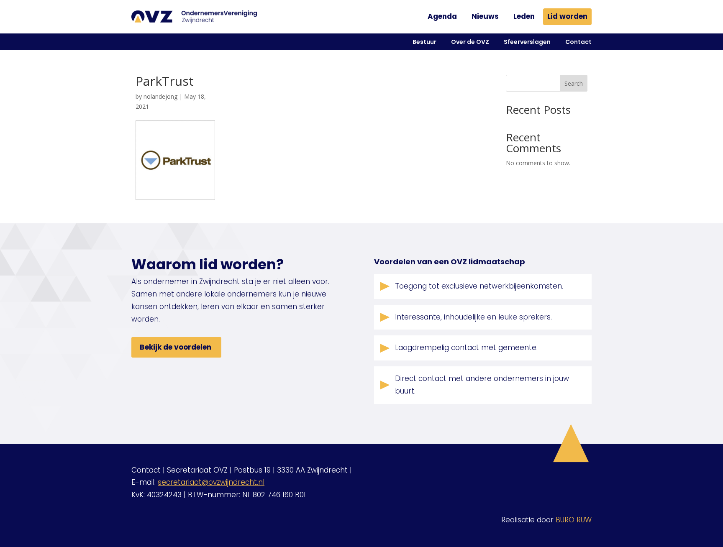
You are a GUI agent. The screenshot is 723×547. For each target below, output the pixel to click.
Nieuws (485, 16)
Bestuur (424, 42)
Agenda (442, 16)
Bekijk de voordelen (175, 347)
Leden (524, 16)
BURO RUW (574, 520)
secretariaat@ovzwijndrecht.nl (211, 482)
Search (573, 83)
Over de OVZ (470, 42)
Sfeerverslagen (527, 42)
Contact (578, 42)
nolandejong (160, 96)
